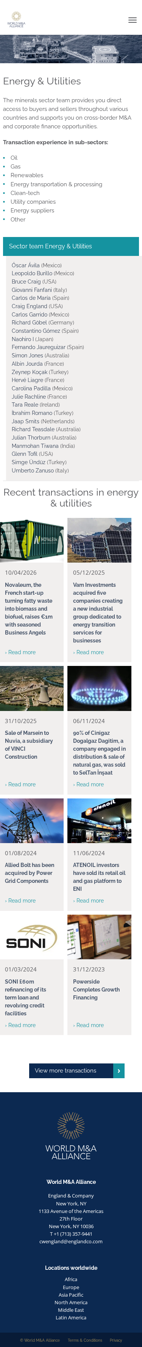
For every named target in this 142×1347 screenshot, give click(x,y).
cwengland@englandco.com (71, 1241)
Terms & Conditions (85, 1340)
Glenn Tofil (25, 454)
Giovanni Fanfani (32, 290)
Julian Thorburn (32, 438)
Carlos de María (31, 298)
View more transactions (65, 1070)
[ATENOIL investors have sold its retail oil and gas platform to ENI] (99, 820)
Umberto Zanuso (33, 471)
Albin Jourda (27, 364)
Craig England (29, 306)
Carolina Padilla (32, 388)
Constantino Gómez (36, 331)
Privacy (116, 1340)
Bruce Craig (26, 282)
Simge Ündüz (28, 462)
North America (71, 1302)
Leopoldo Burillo (33, 273)
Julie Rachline (29, 397)
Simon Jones (28, 355)
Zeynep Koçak (29, 372)
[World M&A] (3, 5)
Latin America (71, 1317)
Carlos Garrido (30, 315)
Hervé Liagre (27, 380)
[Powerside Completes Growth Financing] (99, 937)
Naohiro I (23, 339)
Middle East (71, 1309)
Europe (71, 1287)
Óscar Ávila (26, 265)
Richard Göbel (30, 323)
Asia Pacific (71, 1294)
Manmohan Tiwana (35, 446)
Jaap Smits (25, 421)
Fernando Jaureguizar (39, 347)
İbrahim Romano (32, 413)
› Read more (20, 652)
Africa (71, 1279)
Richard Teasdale (34, 429)
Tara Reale (25, 405)
